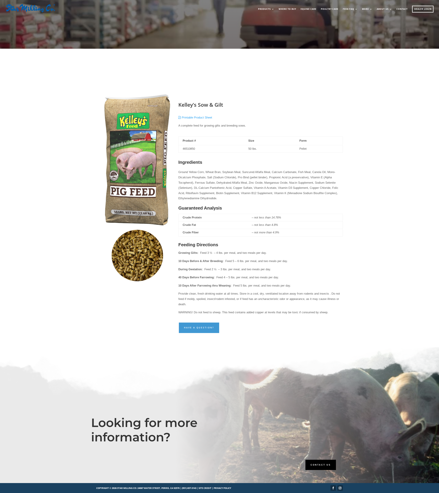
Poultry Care (329, 9)
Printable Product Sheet (196, 117)
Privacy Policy (222, 488)
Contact (402, 9)
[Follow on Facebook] (333, 488)
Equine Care (308, 9)
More (365, 9)
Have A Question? (199, 327)
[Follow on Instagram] (340, 488)
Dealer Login (423, 9)
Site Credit (205, 488)
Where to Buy (287, 9)
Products (264, 9)
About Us (383, 9)
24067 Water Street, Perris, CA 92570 (158, 488)
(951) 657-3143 (189, 488)
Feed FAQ (348, 9)
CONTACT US (321, 465)
